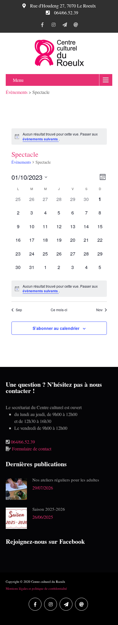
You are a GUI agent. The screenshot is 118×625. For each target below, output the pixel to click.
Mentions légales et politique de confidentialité (36, 588)
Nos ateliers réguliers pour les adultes (65, 479)
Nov (99, 309)
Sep (19, 309)
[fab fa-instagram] (53, 25)
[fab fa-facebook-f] (42, 25)
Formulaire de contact (31, 449)
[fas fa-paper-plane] (65, 25)
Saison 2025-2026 (48, 509)
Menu (18, 80)
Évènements (21, 162)
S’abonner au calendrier (56, 328)
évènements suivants (41, 139)
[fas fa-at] (76, 25)
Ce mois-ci (59, 309)
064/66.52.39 (23, 442)
